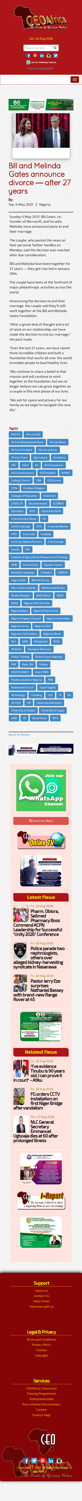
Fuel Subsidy (55, 541)
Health (15, 549)
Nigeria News (19, 610)
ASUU (25, 465)
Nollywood (40, 641)
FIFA (39, 526)
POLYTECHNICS (20, 672)
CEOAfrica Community (42, 1388)
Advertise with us (42, 1306)
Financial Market (58, 526)
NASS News (43, 595)
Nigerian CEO (42, 626)
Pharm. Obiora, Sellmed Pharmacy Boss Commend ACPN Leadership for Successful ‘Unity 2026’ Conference (37, 922)
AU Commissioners (22, 472)
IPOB (14, 564)
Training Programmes (41, 1393)
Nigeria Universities (58, 618)
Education (17, 511)
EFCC (32, 511)
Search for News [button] (42, 820)
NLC (13, 641)
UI (60, 695)
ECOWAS (58, 503)
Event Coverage (20, 526)
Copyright (41, 1355)
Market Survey (40, 580)
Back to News (19, 734)
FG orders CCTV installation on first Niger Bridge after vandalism (37, 1100)
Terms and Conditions (41, 1339)
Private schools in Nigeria (26, 679)
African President (21, 449)
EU (44, 518)
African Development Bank (27, 442)
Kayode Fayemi (53, 564)
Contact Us (41, 1295)
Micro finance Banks (23, 587)
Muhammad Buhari (53, 587)
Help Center (41, 1301)
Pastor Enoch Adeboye (49, 656)
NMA (25, 641)
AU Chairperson (53, 465)
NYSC (56, 641)
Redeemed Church (22, 687)
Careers (41, 1409)
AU (36, 465)
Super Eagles (48, 687)
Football (46, 534)
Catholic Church (20, 480)
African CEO (33, 434)
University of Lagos (52, 710)
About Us (41, 1290)
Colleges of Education (24, 495)
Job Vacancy (30, 564)
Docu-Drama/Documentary (41, 1404)
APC (13, 465)
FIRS (14, 534)
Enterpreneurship (42, 1399)
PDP (13, 664)
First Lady (29, 534)
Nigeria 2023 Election (37, 603)
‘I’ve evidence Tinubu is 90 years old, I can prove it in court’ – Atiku (39, 1073)
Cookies (41, 1350)
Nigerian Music (52, 633)
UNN (14, 718)
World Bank (39, 718)
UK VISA (16, 702)
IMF (27, 549)
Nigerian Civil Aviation (24, 633)
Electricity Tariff (51, 511)
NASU (60, 595)
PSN (50, 679)
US (24, 718)
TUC (50, 695)
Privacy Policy (41, 1344)
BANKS (66, 472)
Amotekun (59, 457)
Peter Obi (27, 664)
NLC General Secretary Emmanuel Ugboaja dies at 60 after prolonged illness (35, 1131)
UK (69, 695)
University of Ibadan (23, 710)
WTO (55, 718)
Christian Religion (33, 488)
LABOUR (63, 572)
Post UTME (41, 672)
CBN (38, 480)
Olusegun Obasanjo (39, 649)
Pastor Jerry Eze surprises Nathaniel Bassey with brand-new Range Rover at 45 (38, 990)
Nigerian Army (20, 626)
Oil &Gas (16, 649)
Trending (36, 695)
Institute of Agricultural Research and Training (39, 557)
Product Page (41, 1415)
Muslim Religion (20, 595)
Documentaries (38, 503)
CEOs (14, 488)
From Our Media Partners (26, 541)
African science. (47, 449)
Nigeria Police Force (46, 610)
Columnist (49, 495)
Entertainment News (23, 518)
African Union (19, 457)
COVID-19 (17, 503)
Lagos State (18, 580)
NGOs (14, 603)
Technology (18, 695)
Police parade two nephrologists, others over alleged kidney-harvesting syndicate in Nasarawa (39, 957)
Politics (43, 664)
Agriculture (40, 457)
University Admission (49, 702)
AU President (47, 472)
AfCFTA (15, 434)
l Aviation (46, 572)
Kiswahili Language (23, 572)
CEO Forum (54, 480)
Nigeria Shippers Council (26, 618)
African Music (58, 442)
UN (29, 702)
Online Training (20, 656)
